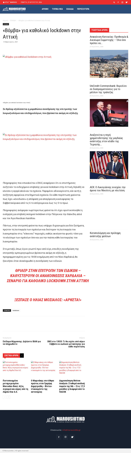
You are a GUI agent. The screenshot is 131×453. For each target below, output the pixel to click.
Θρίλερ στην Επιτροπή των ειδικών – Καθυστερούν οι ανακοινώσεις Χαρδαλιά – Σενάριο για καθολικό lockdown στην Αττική (48, 275)
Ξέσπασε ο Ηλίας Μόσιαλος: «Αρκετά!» (47, 299)
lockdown (16, 310)
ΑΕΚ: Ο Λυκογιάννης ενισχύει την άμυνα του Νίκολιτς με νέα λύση (107, 189)
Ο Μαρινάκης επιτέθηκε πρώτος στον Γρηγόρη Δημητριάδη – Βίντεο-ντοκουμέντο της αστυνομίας (42, 386)
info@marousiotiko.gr (71, 430)
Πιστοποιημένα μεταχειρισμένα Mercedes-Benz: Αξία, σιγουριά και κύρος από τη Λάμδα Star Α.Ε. (15, 386)
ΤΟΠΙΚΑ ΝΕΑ (57, 9)
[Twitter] (126, 2)
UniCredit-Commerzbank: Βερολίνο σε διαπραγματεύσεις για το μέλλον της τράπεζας (108, 89)
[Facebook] (118, 2)
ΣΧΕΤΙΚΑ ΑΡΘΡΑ (11, 355)
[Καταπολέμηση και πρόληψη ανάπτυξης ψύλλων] (109, 257)
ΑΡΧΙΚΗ (45, 9)
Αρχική (5, 20)
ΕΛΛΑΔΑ (70, 9)
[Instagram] (122, 2)
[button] (114, 2)
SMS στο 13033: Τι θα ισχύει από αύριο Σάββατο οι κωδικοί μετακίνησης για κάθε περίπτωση (66, 344)
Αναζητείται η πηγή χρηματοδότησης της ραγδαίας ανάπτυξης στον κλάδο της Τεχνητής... (106, 139)
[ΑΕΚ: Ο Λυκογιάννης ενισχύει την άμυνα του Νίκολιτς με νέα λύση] (109, 211)
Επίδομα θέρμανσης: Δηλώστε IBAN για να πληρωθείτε (22, 342)
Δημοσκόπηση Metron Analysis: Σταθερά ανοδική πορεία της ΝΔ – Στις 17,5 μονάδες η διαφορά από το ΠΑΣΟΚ (72, 386)
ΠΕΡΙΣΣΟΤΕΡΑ (83, 9)
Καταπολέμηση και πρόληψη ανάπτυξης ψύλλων (105, 234)
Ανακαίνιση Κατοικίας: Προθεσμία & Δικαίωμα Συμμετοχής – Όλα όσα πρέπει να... (109, 40)
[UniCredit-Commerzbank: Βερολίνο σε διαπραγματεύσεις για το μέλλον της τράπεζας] (109, 113)
